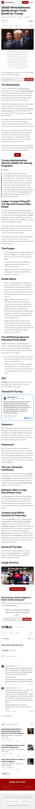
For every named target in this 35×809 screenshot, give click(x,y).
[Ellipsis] (32, 666)
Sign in (31, 2)
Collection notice (26, 797)
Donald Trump (16, 553)
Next (29, 638)
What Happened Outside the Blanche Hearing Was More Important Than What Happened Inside (12, 731)
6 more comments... (6, 716)
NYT (6, 283)
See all (5, 773)
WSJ (5, 364)
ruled (29, 210)
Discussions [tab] (14, 724)
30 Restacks (22, 627)
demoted (29, 474)
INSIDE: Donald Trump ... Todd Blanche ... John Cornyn (13, 750)
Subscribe (25, 2)
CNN (6, 270)
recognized (16, 535)
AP (5, 357)
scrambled (11, 519)
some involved (5, 478)
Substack (9, 805)
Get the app (25, 801)
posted (30, 113)
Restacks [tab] (12, 650)
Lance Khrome (9, 688)
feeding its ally (6, 533)
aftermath (7, 521)
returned (9, 496)
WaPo (6, 299)
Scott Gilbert (8, 666)
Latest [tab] (8, 724)
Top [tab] (3, 724)
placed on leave (24, 89)
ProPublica (4, 170)
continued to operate (8, 526)
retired (6, 264)
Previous (6, 638)
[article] (17, 735)
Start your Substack (13, 801)
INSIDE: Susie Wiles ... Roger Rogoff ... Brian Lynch (12, 736)
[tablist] (8, 650)
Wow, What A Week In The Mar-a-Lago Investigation (13, 760)
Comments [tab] (5, 650)
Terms (18, 797)
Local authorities (23, 192)
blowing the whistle (27, 91)
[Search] (32, 724)
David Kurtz (4, 20)
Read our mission (11, 605)
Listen (31, 21)
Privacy (14, 797)
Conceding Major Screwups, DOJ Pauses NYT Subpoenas (13, 746)
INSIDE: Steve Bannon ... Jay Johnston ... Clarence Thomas (12, 764)
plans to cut (25, 252)
